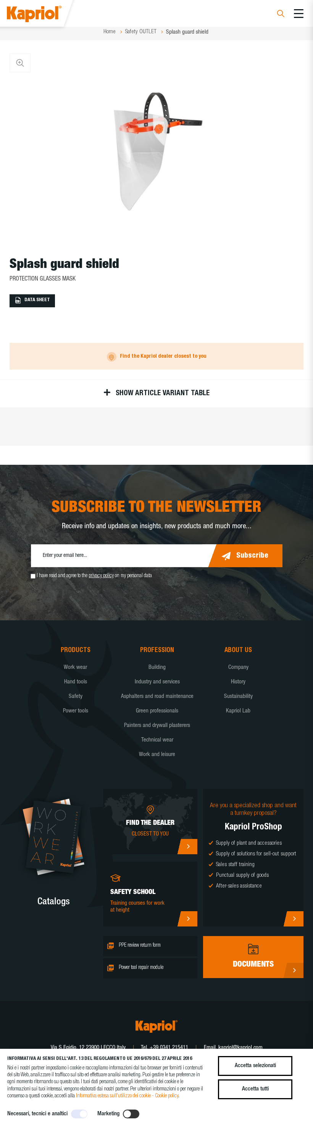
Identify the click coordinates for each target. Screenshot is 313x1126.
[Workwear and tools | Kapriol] (44, 15)
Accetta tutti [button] (255, 1089)
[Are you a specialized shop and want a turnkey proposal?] (293, 918)
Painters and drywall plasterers (157, 725)
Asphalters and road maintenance (157, 696)
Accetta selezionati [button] (255, 1066)
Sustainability (238, 696)
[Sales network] (187, 846)
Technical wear (157, 740)
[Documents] (293, 970)
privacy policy (101, 576)
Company (238, 667)
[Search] (280, 14)
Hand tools (75, 682)
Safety (75, 696)
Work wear (75, 667)
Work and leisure (157, 755)
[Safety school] (187, 918)
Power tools (75, 711)
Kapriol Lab (238, 711)
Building (157, 667)
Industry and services (157, 682)
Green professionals (157, 711)
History (238, 682)
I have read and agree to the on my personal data (94, 576)
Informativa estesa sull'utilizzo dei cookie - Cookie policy (127, 1096)
